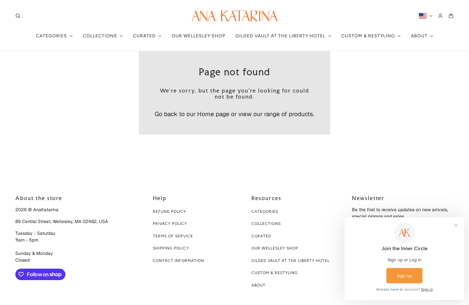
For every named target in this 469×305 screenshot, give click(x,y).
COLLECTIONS (266, 223)
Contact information (178, 260)
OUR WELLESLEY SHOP (274, 248)
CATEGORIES (264, 211)
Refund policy (169, 211)
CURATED (261, 236)
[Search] (18, 16)
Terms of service (173, 236)
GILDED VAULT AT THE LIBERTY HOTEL (290, 260)
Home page (213, 114)
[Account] (440, 16)
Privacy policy (170, 223)
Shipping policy (171, 248)
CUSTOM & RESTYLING (274, 273)
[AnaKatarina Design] (235, 15)
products (301, 114)
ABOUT (258, 285)
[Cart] (451, 16)
